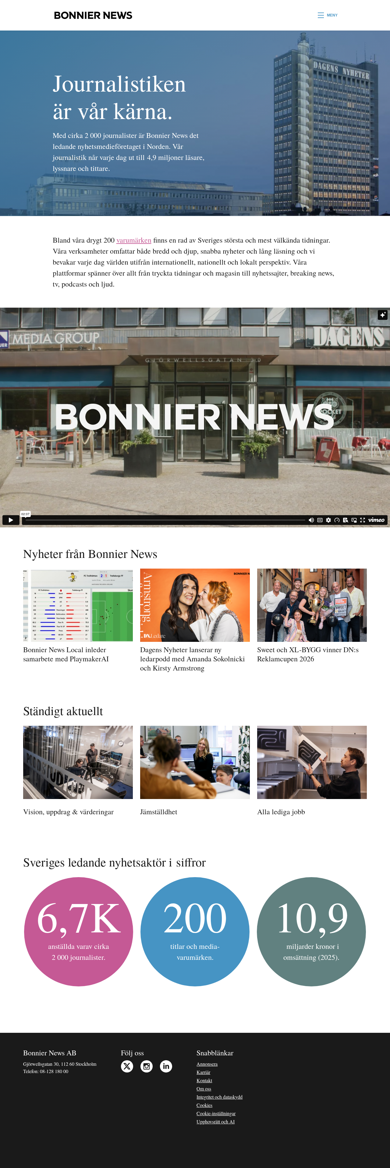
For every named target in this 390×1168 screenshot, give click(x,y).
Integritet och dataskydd (220, 1097)
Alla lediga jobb (281, 811)
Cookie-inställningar (216, 1113)
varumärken (133, 240)
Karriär (203, 1072)
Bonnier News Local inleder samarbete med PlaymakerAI (66, 654)
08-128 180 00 (54, 1071)
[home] (93, 15)
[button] (328, 15)
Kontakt (204, 1080)
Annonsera (207, 1064)
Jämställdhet (158, 811)
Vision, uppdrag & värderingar (68, 811)
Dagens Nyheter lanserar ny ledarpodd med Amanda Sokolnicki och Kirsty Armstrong (192, 658)
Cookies (204, 1105)
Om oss (204, 1088)
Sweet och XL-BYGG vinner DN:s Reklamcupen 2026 (308, 654)
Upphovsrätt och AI (216, 1121)
